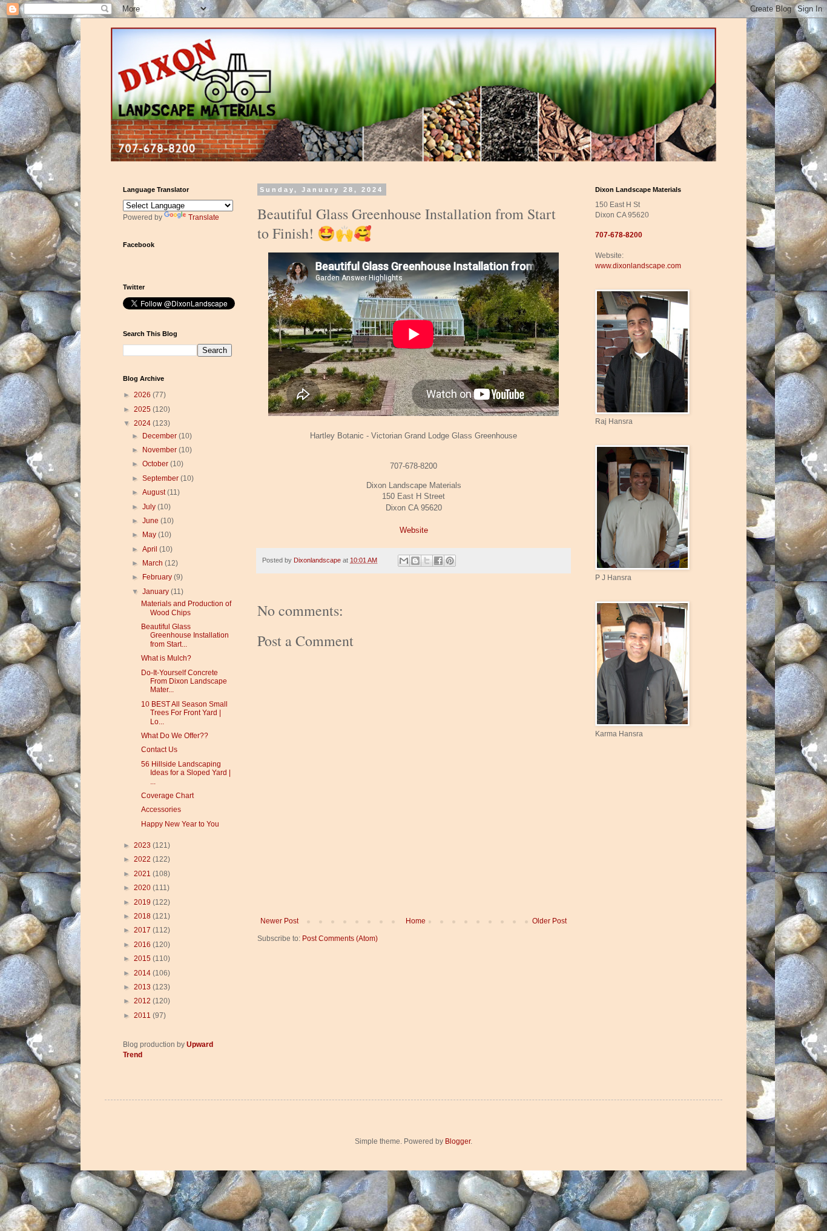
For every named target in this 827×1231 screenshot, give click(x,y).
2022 (143, 859)
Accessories (161, 809)
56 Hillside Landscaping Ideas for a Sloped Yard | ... (186, 773)
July (149, 507)
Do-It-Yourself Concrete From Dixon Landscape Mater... (184, 681)
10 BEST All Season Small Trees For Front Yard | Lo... (184, 713)
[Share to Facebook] (438, 561)
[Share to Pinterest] (450, 561)
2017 (143, 930)
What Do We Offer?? (174, 735)
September (161, 478)
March (153, 563)
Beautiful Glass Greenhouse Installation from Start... (185, 635)
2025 (143, 409)
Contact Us (159, 749)
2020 (143, 887)
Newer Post (279, 921)
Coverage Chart (167, 795)
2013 (143, 987)
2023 (143, 845)
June (151, 520)
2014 (143, 973)
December (160, 436)
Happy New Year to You (180, 824)
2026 (143, 395)
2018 (143, 916)
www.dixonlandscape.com (638, 266)
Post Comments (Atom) (340, 938)
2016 (143, 944)
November (160, 450)
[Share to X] (427, 561)
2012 (143, 1001)
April (150, 549)
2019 (143, 902)
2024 (143, 423)
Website (414, 530)
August (154, 492)
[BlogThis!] (415, 561)
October (156, 464)
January (156, 591)
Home (416, 921)
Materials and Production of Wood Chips (186, 607)
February (158, 577)
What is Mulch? (166, 658)
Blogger (457, 1141)
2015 (143, 958)
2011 (143, 1015)
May (150, 534)
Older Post (549, 921)
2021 (143, 874)
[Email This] (404, 561)
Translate (203, 217)
